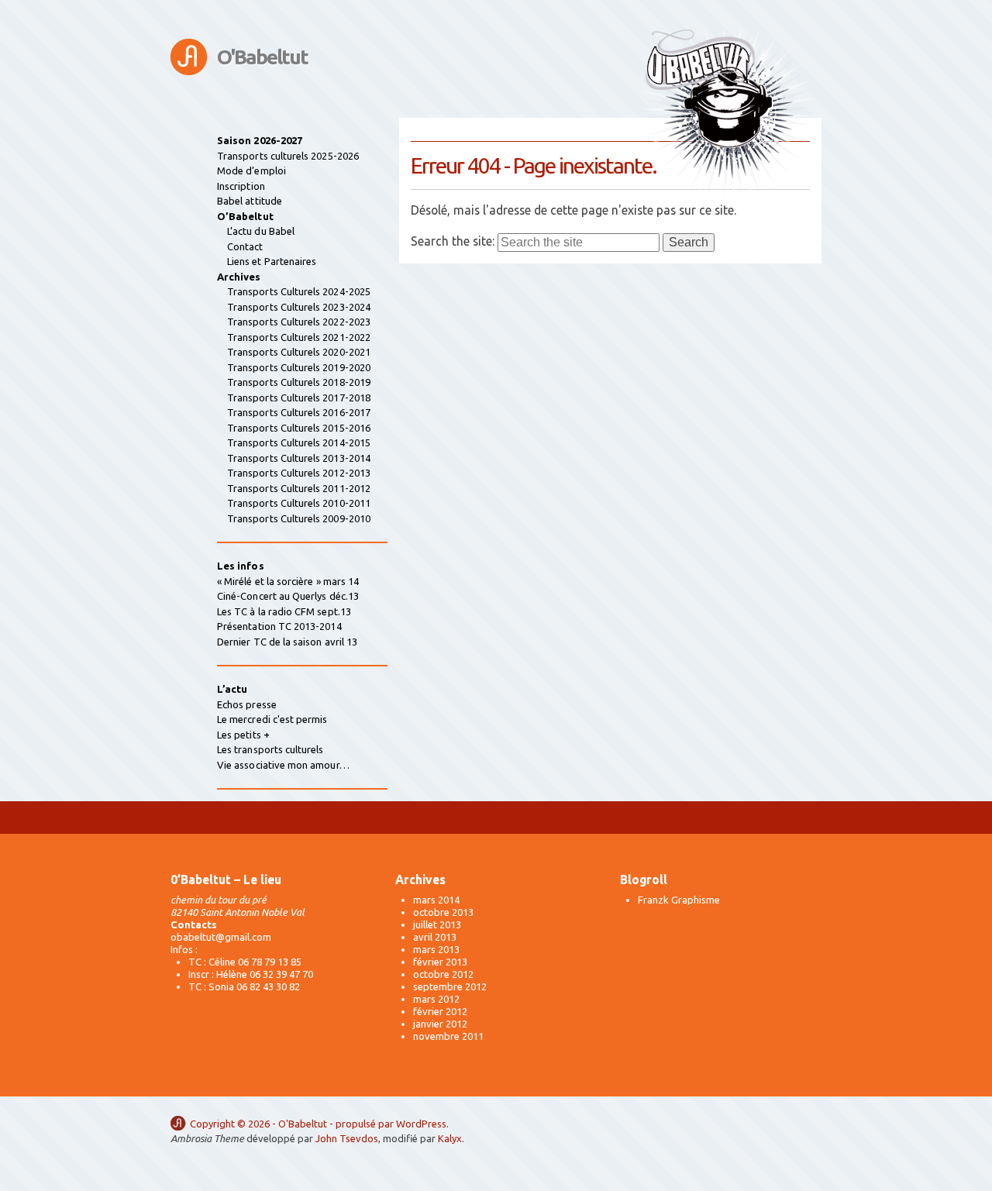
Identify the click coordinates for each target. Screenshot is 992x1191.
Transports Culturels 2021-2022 (298, 337)
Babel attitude (249, 200)
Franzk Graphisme (679, 899)
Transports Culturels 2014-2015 (298, 442)
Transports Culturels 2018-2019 (298, 382)
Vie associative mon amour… (283, 764)
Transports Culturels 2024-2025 (298, 291)
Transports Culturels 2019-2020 (298, 367)
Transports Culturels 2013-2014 (298, 458)
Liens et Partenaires (271, 261)
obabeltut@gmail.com (220, 936)
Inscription (241, 186)
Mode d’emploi (251, 170)
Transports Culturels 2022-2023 (298, 321)
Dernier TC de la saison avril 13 (287, 641)
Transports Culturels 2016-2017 (298, 412)
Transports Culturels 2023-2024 (298, 306)
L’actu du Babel (260, 230)
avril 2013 (434, 936)
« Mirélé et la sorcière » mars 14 (288, 581)
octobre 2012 (443, 974)
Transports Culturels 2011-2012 (298, 488)
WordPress (421, 1123)
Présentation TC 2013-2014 (279, 626)
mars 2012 (436, 998)
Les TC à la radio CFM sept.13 (284, 611)
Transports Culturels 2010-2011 (298, 502)
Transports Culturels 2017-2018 (298, 397)
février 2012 (440, 1011)
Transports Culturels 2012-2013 (298, 472)
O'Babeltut (262, 57)
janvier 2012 (440, 1023)
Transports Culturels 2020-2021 (298, 351)
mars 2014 (436, 899)
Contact (245, 246)
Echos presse (247, 704)
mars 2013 (436, 949)
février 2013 (440, 961)
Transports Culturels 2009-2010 (298, 518)
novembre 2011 (448, 1036)
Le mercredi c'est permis (272, 719)
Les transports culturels (270, 749)
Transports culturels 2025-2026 (288, 155)
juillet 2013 (437, 924)
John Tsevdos (346, 1138)
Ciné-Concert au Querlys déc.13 (288, 595)
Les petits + (243, 734)
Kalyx (450, 1138)
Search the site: (452, 241)
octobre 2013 (443, 912)
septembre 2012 (450, 986)
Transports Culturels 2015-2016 (298, 427)
